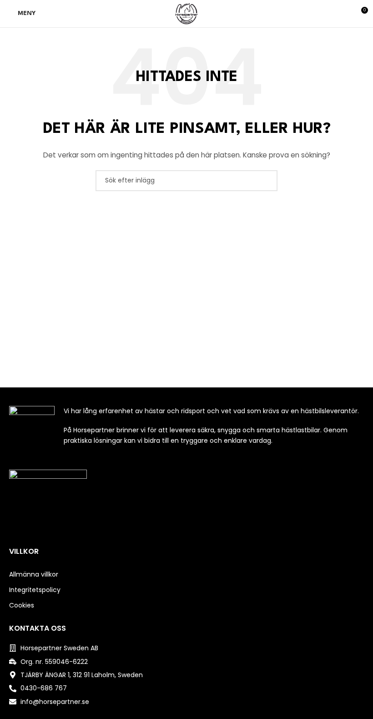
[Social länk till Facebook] (175, 530)
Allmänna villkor (33, 574)
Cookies (21, 605)
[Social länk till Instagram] (186, 530)
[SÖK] (267, 180)
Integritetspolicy (34, 589)
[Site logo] (186, 13)
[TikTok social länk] (198, 530)
